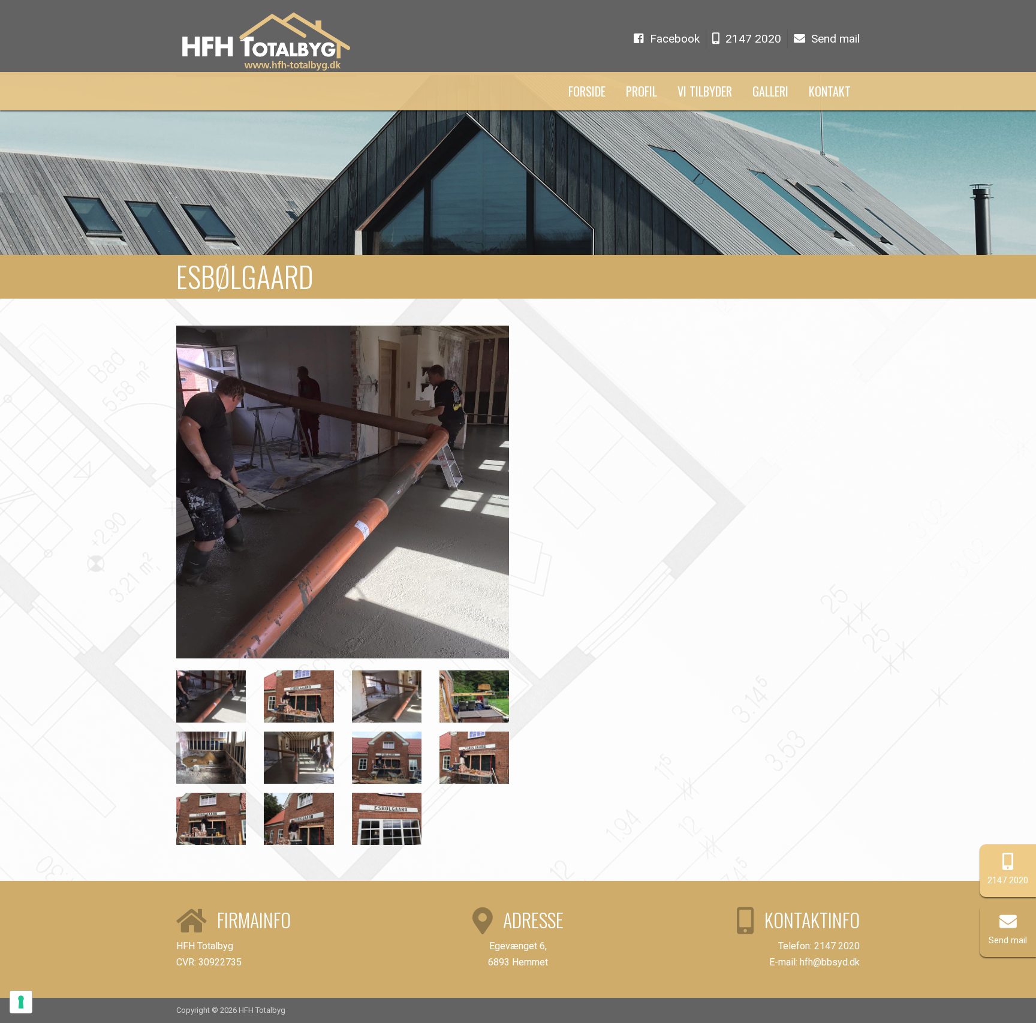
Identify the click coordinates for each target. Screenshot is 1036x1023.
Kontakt (830, 91)
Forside (587, 91)
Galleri (770, 91)
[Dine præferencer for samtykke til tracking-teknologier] (21, 1002)
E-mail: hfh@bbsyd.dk (814, 962)
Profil (641, 91)
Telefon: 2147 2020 (819, 946)
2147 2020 (1007, 880)
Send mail (1008, 940)
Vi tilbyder (704, 91)
